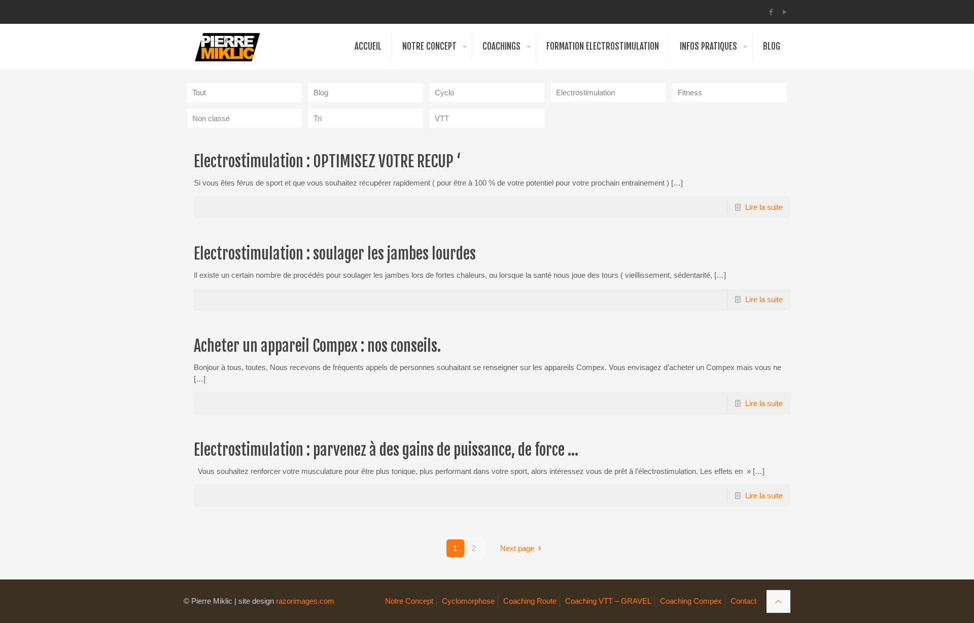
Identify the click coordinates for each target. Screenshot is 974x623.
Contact (743, 601)
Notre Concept (409, 601)
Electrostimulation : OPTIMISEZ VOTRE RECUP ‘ (327, 161)
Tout (199, 92)
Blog (321, 92)
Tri (318, 118)
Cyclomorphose (468, 601)
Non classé (211, 118)
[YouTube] (785, 12)
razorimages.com (305, 601)
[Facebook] (771, 12)
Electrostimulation (585, 92)
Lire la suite (764, 207)
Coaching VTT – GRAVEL (608, 601)
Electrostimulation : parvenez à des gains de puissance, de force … (386, 450)
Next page (517, 548)
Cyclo (444, 92)
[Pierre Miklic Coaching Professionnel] (227, 46)
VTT (442, 118)
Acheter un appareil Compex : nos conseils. (317, 346)
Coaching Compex (691, 601)
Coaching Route (529, 601)
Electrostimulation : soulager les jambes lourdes (335, 253)
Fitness (690, 92)
